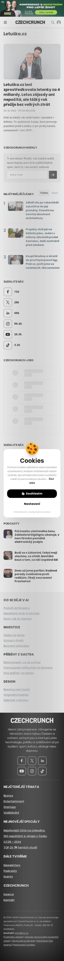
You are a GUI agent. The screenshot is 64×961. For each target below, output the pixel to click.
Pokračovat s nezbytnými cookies (32, 511)
